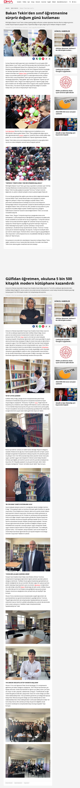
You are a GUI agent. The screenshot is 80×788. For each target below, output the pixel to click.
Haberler (8, 8)
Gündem (19, 2)
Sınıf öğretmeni (10, 131)
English (49, 2)
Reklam (54, 2)
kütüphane (45, 347)
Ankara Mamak (9, 783)
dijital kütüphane (18, 783)
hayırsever (26, 783)
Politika (24, 2)
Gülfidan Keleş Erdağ (12, 290)
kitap (22, 337)
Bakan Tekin (23, 73)
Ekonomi (38, 2)
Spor (29, 2)
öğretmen (37, 585)
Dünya (32, 2)
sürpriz (21, 135)
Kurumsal (43, 2)
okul (36, 402)
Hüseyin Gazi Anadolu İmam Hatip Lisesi (35, 288)
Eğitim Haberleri (14, 8)
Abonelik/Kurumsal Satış (63, 2)
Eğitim (23, 587)
